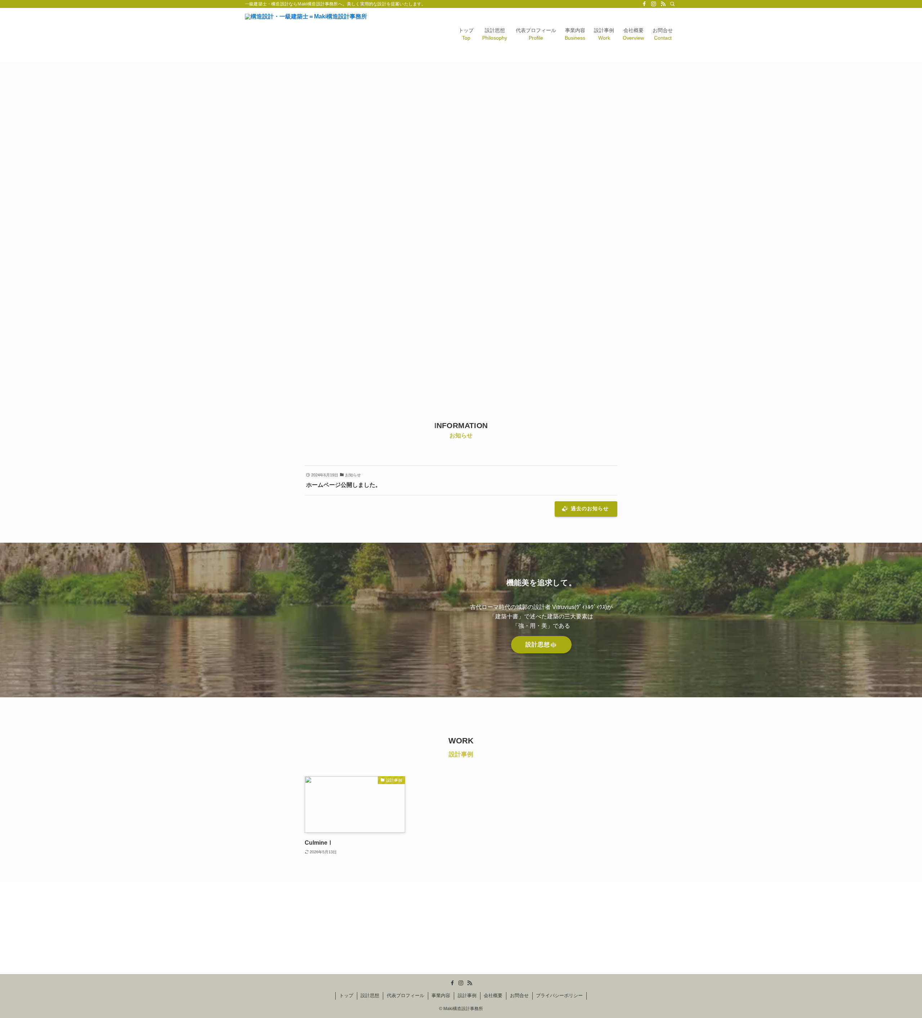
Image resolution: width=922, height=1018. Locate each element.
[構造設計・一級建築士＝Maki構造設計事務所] (306, 35)
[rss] (663, 4)
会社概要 (493, 995)
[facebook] (644, 4)
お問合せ (519, 995)
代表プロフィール (405, 995)
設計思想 (370, 995)
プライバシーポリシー (559, 995)
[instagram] (653, 4)
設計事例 (467, 995)
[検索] (672, 4)
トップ (346, 995)
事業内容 (440, 995)
